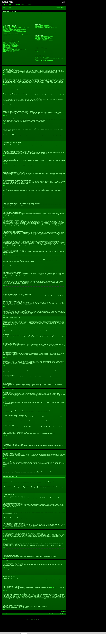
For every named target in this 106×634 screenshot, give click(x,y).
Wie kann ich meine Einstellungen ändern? (9, 26)
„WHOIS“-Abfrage (19, 595)
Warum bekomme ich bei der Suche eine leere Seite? (43, 38)
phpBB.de (23, 175)
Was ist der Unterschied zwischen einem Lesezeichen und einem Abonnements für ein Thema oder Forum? (50, 45)
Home (4, 4)
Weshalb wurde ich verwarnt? (7, 47)
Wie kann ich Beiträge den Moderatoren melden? (10, 48)
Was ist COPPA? (5, 15)
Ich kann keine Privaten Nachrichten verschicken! (43, 25)
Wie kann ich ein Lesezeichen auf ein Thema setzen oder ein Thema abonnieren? (48, 46)
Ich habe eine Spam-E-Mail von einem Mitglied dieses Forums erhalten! (46, 27)
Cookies (26, 622)
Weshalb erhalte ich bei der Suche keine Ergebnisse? (43, 37)
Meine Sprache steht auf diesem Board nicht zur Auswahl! (12, 30)
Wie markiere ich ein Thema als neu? (9, 51)
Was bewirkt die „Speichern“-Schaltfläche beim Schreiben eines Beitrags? (14, 49)
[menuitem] (9, 7)
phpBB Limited (15, 175)
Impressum (27, 619)
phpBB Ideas (52, 587)
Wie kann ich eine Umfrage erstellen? (9, 42)
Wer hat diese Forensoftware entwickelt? (41, 56)
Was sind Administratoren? (39, 14)
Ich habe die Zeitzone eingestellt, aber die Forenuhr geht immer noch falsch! (15, 29)
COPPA (60, 94)
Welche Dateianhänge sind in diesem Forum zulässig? (43, 51)
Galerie (7, 4)
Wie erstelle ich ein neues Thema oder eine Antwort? (11, 39)
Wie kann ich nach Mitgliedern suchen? (41, 39)
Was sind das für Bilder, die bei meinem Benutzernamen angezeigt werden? (15, 31)
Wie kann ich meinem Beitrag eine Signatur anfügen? (11, 41)
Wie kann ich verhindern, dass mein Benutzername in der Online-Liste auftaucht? (16, 27)
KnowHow (16, 4)
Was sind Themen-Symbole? (7, 63)
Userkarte (22, 4)
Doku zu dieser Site (35, 619)
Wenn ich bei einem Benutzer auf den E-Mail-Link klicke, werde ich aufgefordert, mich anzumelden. (16, 35)
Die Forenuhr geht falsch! (7, 28)
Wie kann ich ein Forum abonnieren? (40, 47)
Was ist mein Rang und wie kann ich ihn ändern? (10, 33)
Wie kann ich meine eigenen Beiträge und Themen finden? (44, 40)
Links (19, 4)
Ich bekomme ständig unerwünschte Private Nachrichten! (44, 26)
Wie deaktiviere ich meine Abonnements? (41, 48)
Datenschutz (31, 619)
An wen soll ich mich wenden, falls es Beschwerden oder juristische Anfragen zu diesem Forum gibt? (50, 59)
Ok (21, 633)
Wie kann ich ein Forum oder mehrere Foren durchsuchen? (44, 36)
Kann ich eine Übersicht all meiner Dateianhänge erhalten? (44, 52)
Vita (12, 4)
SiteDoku (29, 4)
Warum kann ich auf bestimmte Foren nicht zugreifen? (11, 45)
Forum (10, 4)
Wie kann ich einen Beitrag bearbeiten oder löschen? (11, 40)
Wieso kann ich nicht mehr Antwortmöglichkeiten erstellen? (12, 43)
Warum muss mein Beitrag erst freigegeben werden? (11, 50)
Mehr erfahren (24, 633)
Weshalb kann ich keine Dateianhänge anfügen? (10, 46)
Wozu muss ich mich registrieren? (8, 14)
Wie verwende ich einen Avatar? (8, 32)
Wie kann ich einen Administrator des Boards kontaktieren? (44, 60)
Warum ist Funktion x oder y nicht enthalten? (42, 57)
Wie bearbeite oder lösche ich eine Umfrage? (10, 44)
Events (26, 4)
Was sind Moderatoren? (38, 15)
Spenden (40, 619)
